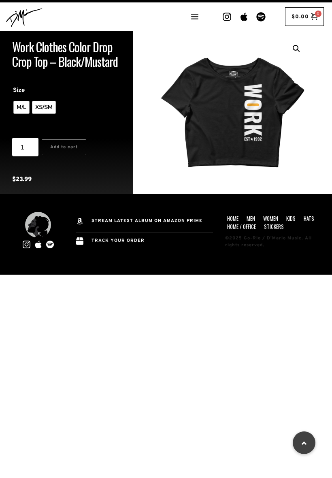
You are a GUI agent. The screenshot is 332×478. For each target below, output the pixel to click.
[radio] (21, 107)
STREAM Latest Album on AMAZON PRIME (147, 221)
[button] (296, 48)
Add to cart (64, 147)
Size (19, 90)
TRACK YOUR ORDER (118, 240)
